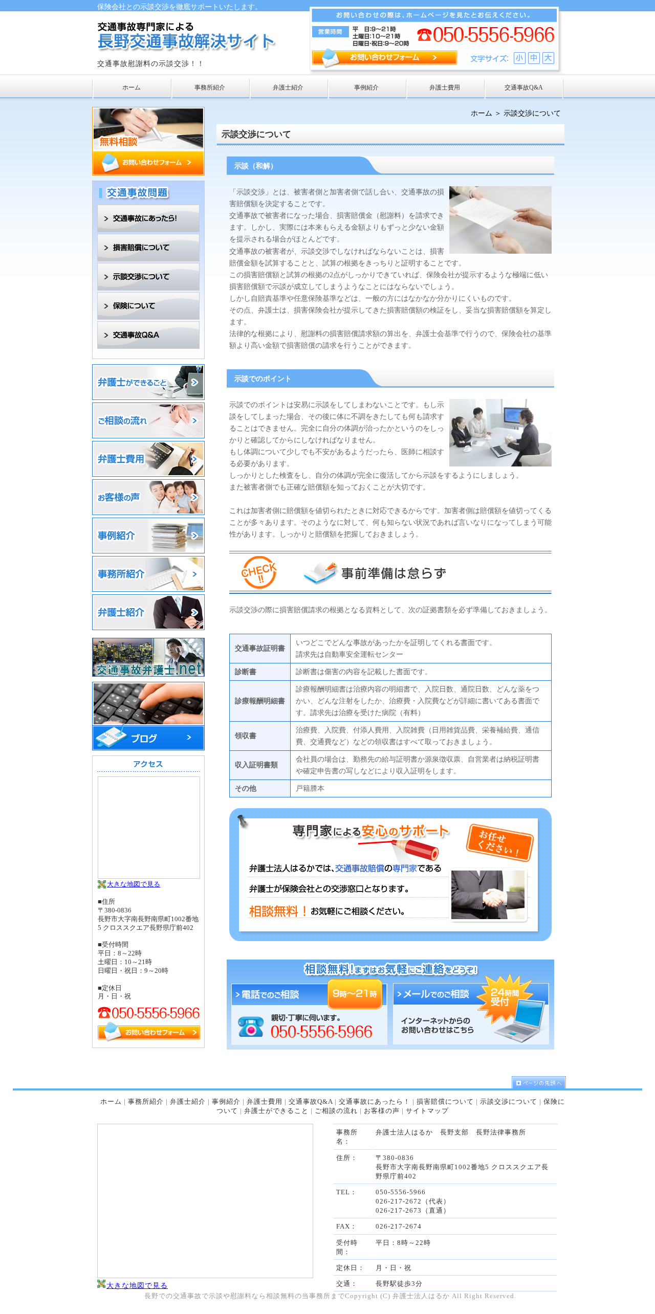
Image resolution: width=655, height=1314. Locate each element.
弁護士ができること (276, 1111)
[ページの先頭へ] (537, 1082)
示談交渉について (508, 1101)
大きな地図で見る (133, 884)
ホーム (481, 113)
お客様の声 (382, 1111)
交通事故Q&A (311, 1101)
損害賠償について (445, 1101)
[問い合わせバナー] (148, 173)
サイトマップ (427, 1111)
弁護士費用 (264, 1101)
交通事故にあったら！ (374, 1101)
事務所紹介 (146, 1101)
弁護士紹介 (188, 1101)
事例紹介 (226, 1101)
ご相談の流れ (336, 1111)
